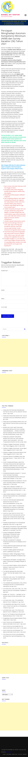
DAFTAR (24, 754)
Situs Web (4, 307)
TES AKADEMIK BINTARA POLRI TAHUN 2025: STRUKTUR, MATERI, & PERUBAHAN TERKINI (15, 606)
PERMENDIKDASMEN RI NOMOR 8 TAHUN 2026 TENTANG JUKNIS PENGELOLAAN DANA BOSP (14, 482)
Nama (2, 290)
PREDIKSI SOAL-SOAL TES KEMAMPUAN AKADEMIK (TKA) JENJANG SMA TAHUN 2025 (14, 578)
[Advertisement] (14, 353)
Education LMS (22, 749)
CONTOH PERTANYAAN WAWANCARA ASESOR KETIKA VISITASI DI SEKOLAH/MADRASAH (13, 501)
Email (2, 298)
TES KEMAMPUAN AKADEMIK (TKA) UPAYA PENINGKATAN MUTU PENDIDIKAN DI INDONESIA (15, 584)
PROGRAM (8, 754)
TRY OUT (20, 754)
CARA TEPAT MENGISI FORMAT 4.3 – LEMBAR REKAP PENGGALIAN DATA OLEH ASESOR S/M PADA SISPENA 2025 (14, 488)
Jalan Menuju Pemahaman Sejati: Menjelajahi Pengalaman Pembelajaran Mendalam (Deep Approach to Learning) (15, 528)
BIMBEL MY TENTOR (10, 15)
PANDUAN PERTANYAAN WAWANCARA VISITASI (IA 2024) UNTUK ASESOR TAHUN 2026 (15, 411)
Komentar (4, 270)
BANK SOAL (14, 754)
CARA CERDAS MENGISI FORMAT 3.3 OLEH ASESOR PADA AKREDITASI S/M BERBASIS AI (14, 495)
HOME (4, 754)
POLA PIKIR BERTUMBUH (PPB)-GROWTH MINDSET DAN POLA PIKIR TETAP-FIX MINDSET (15, 567)
